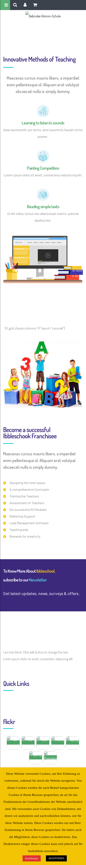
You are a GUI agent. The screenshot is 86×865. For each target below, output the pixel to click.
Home (32, 36)
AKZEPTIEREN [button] (56, 858)
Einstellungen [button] (31, 858)
